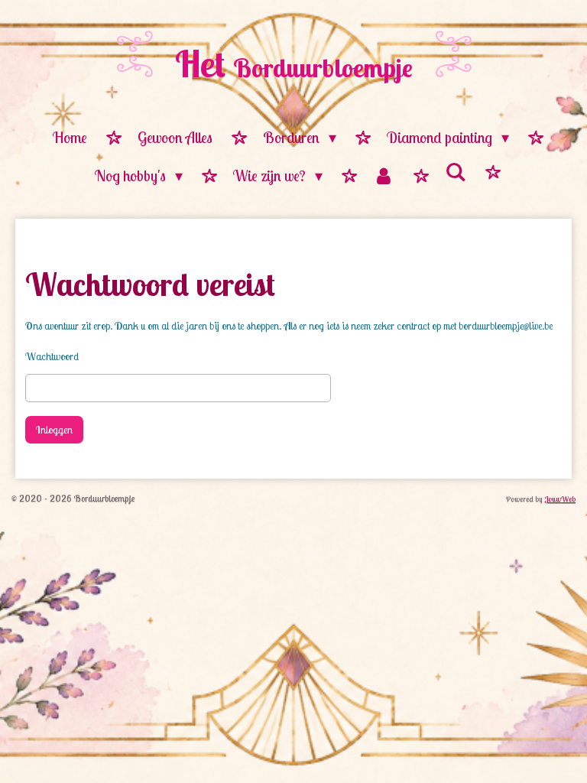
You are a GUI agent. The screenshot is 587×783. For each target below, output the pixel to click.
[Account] (384, 177)
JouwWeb (560, 499)
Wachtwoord (52, 356)
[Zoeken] (455, 172)
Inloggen (54, 430)
